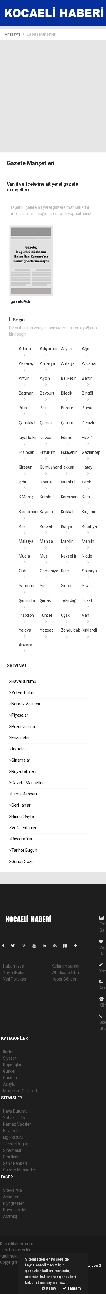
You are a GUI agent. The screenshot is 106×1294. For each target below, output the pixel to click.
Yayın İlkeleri (14, 972)
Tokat (87, 600)
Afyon (66, 348)
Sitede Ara (12, 1190)
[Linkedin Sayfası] (47, 945)
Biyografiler (21, 839)
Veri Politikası (15, 979)
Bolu (44, 408)
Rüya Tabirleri (23, 771)
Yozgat (46, 630)
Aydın (45, 378)
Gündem (11, 1077)
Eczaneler (20, 737)
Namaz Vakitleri (25, 704)
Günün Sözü (22, 861)
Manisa (46, 541)
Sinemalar (12, 1150)
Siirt (43, 585)
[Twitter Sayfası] (15, 945)
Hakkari (67, 467)
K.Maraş (26, 496)
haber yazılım (12, 1281)
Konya (66, 526)
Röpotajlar (12, 1064)
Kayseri (46, 511)
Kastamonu (29, 511)
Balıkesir (68, 378)
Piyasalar (19, 715)
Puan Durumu (24, 726)
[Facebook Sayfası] (5, 945)
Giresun (26, 467)
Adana (25, 348)
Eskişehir (69, 452)
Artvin (24, 378)
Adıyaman (49, 348)
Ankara (25, 645)
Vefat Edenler (23, 827)
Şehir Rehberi (15, 1163)
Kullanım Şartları (66, 966)
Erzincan (26, 452)
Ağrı (85, 348)
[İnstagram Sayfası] (26, 945)
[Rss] (57, 945)
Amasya (47, 363)
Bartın (87, 378)
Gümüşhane (51, 467)
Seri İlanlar (21, 805)
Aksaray (26, 363)
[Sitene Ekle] (78, 945)
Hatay (87, 467)
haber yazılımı (12, 1268)
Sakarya (89, 570)
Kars (86, 496)
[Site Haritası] (67, 945)
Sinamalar (20, 760)
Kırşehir (88, 511)
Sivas (87, 585)
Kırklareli (89, 630)
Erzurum (48, 452)
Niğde (87, 556)
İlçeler (8, 1051)
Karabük (47, 496)
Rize (65, 570)
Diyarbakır (28, 437)
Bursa (87, 408)
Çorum (67, 422)
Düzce (45, 437)
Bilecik (66, 393)
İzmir (86, 482)
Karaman (69, 496)
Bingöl (87, 393)
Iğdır (22, 482)
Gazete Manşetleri (28, 782)
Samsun (26, 585)
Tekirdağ (69, 600)
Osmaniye (49, 570)
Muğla (24, 556)
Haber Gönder (64, 979)
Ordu (23, 570)
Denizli (88, 422)
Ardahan (90, 363)
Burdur (67, 408)
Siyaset (9, 1058)
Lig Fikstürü (13, 1137)
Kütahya (89, 526)
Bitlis (23, 408)
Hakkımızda (13, 966)
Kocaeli (46, 526)
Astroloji (18, 749)
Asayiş (9, 1084)
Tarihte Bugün (24, 850)
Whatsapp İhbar (66, 972)
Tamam (74, 1288)
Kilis (22, 526)
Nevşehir (69, 556)
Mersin (88, 541)
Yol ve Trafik (22, 692)
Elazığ (87, 437)
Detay (50, 1288)
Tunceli (46, 615)
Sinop (66, 585)
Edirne (66, 437)
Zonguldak (70, 630)
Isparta (46, 482)
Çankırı (46, 422)
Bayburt (47, 393)
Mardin (67, 541)
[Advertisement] (53, 96)
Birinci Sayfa (22, 816)
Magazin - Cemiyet (20, 1090)
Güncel (9, 1071)
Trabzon (26, 615)
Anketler (10, 1196)
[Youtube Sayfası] (36, 945)
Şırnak (45, 600)
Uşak (65, 615)
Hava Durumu (23, 681)
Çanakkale (28, 422)
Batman (26, 393)
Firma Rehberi (24, 794)
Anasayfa (13, 34)
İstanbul (68, 482)
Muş (43, 556)
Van (85, 615)
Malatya (26, 541)
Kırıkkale (68, 511)
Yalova (25, 630)
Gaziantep (91, 452)
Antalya (68, 363)
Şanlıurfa (27, 600)
